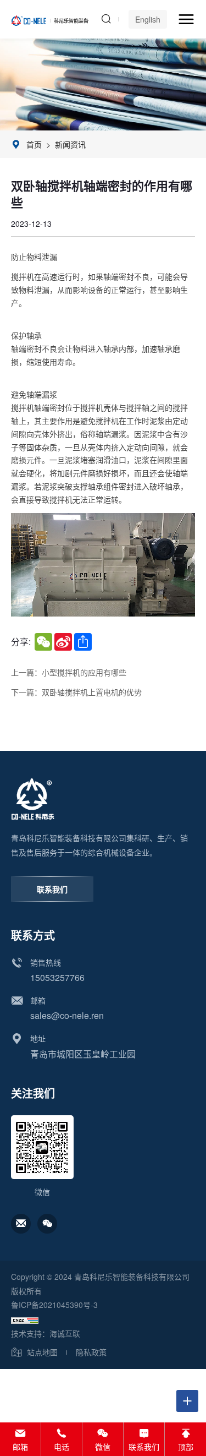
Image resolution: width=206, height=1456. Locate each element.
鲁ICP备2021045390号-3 (54, 1304)
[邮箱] (21, 1224)
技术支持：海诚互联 (45, 1333)
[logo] (50, 19)
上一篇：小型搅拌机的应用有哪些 (68, 672)
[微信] (47, 1224)
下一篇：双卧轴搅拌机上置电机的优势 (76, 692)
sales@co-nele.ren (67, 1015)
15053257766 (57, 977)
